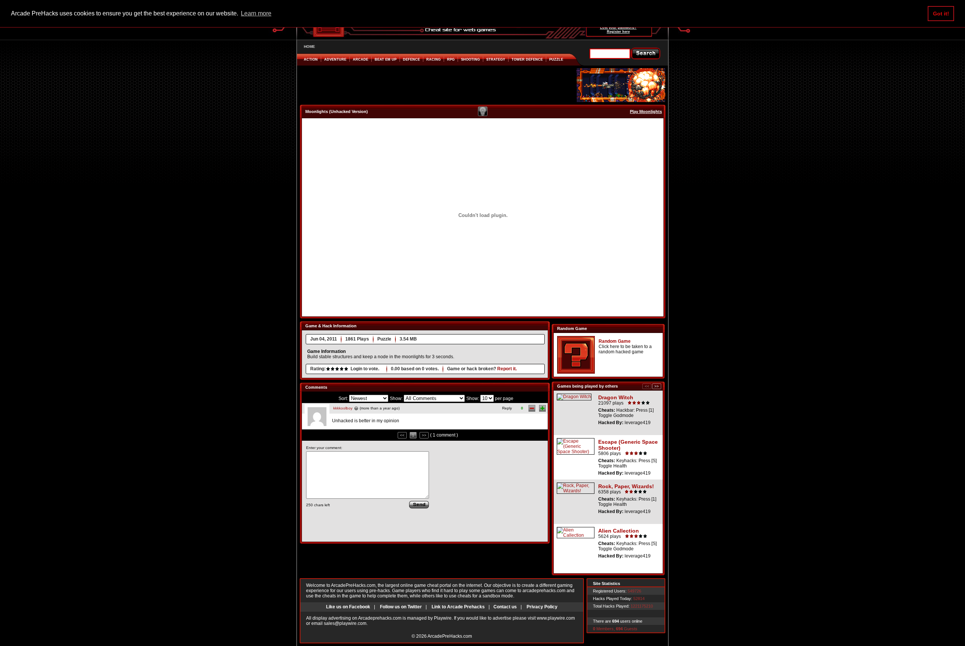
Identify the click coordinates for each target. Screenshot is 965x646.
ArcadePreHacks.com (449, 636)
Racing (433, 59)
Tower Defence (527, 59)
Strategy (495, 59)
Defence (411, 59)
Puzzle (556, 59)
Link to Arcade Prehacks (458, 606)
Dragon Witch (615, 397)
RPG (451, 59)
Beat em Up (386, 59)
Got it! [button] (941, 14)
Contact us (505, 606)
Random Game (615, 341)
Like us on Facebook (348, 606)
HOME (309, 46)
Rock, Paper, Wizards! (626, 486)
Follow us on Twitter (401, 606)
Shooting (470, 59)
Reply (507, 408)
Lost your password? (618, 27)
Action (311, 59)
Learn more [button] (256, 13)
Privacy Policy (542, 606)
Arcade (360, 59)
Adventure (335, 59)
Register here (618, 32)
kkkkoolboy (342, 408)
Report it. (507, 368)
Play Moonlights (646, 111)
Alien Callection (618, 531)
